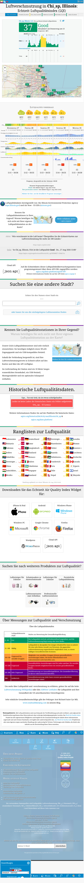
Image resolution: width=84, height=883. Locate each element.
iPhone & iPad (19, 505)
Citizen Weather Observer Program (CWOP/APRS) (41, 816)
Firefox (64, 522)
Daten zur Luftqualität (11, 783)
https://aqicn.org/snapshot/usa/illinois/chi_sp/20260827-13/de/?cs (42, 253)
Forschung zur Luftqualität (17, 765)
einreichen (60, 846)
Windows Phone (64, 505)
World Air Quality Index (73, 715)
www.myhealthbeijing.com (35, 702)
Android (41, 505)
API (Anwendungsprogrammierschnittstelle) (19, 797)
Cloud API (53, 539)
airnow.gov (46, 205)
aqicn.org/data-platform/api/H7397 (51, 271)
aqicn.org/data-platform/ (41, 419)
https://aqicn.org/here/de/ (42, 245)
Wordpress (30, 540)
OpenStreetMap (69, 96)
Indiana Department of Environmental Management (41, 824)
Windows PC (19, 522)
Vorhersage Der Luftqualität (13, 787)
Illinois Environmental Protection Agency (41, 818)
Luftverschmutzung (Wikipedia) (18, 689)
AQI (26, 21)
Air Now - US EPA (41, 820)
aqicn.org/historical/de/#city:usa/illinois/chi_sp (41, 416)
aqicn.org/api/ (70, 274)
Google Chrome (41, 522)
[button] (43, 86)
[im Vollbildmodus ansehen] (63, 21)
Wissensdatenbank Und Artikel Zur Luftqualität (20, 770)
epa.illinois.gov (12, 205)
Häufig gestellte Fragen (15, 778)
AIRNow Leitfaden (49, 689)
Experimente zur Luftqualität (14, 772)
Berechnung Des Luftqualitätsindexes (17, 785)
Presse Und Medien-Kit (11, 760)
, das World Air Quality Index (63, 720)
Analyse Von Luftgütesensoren (14, 774)
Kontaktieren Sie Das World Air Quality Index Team (22, 758)
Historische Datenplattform (13, 799)
